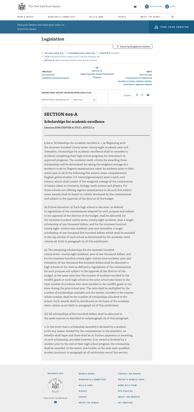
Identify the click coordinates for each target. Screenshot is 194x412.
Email (148, 95)
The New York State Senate (44, 6)
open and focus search (173, 17)
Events (122, 17)
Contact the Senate (129, 374)
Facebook (137, 95)
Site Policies (125, 391)
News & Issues (25, 17)
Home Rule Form (127, 385)
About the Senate (89, 403)
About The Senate (150, 17)
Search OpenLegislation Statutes (135, 46)
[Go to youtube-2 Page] (55, 402)
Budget (83, 391)
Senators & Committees (61, 17)
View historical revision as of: (55, 100)
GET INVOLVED (125, 403)
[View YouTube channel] (135, 7)
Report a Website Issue (131, 380)
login (172, 6)
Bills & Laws (96, 17)
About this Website (129, 397)
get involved (156, 6)
